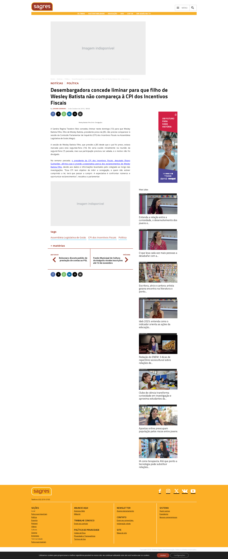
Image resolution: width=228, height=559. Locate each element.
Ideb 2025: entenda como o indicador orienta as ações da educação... (154, 324)
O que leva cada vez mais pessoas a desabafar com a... (158, 254)
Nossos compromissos (168, 517)
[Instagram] (168, 491)
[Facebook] (53, 114)
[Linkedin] (69, 114)
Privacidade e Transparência (84, 536)
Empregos (35, 535)
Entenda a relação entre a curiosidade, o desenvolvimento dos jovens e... (158, 220)
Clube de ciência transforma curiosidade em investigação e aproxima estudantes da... (155, 395)
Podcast (34, 523)
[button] (192, 8)
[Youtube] (193, 491)
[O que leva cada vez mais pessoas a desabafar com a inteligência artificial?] (158, 240)
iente (166, 514)
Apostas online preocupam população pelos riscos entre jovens (158, 429)
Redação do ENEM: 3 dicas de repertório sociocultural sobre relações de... (155, 360)
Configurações (179, 555)
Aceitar (163, 555)
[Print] (80, 114)
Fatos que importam (39, 514)
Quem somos (165, 511)
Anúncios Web (79, 511)
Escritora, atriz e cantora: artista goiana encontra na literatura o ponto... (156, 288)
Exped (162, 514)
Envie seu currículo (81, 523)
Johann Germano (59, 108)
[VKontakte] (184, 491)
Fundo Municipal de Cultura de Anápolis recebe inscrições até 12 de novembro (108, 260)
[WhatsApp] (64, 114)
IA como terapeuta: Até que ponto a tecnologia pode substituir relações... (158, 464)
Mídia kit (77, 514)
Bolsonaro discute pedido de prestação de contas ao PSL (73, 259)
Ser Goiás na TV (143, 194)
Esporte (34, 520)
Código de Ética (80, 533)
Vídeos (34, 526)
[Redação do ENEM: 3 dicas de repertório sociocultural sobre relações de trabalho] (158, 344)
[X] (58, 114)
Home (53, 79)
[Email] (74, 114)
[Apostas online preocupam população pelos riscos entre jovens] (158, 415)
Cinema (34, 532)
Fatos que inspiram (38, 542)
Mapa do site (122, 533)
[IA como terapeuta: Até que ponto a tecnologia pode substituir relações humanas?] (158, 448)
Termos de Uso (80, 539)
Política (67, 79)
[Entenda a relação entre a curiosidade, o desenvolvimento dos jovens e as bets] (158, 204)
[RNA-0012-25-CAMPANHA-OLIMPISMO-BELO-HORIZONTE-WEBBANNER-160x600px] (167, 182)
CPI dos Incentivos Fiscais (102, 237)
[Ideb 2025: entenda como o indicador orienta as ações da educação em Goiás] (158, 308)
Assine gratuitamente (125, 511)
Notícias (59, 79)
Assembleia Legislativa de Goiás (68, 237)
